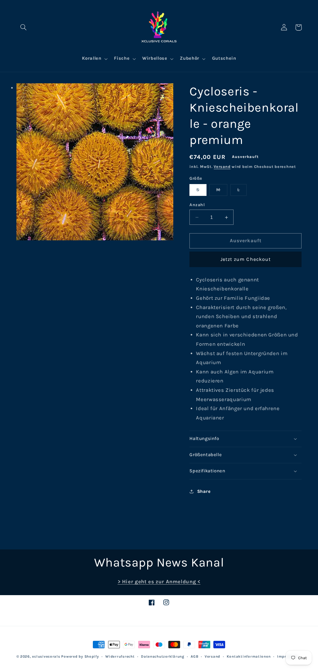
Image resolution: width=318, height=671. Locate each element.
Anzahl (197, 204)
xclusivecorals (46, 656)
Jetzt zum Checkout (245, 259)
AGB (194, 656)
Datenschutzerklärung (162, 656)
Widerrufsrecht (119, 656)
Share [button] (204, 491)
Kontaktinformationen (249, 656)
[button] (23, 27)
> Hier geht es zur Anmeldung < (159, 582)
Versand (222, 166)
